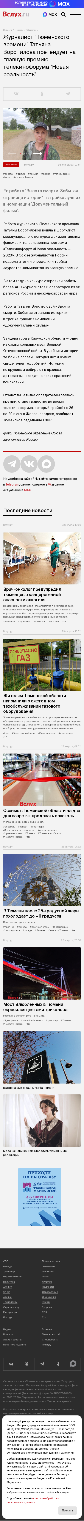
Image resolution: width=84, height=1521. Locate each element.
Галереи (47, 1329)
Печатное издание (14, 1344)
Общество (31, 30)
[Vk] (11, 1364)
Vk (49, 484)
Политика (9, 1281)
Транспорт (9, 1271)
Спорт (6, 1292)
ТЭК (44, 1312)
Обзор (45, 1276)
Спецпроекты (50, 1339)
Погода (7, 1317)
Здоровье (47, 1307)
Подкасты (48, 1286)
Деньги (7, 1286)
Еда (44, 1317)
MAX (27, 490)
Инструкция (10, 1312)
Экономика (49, 1297)
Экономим (48, 1266)
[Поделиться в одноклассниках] (42, 94)
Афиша (7, 1297)
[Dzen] (57, 1364)
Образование (50, 1292)
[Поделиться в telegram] (68, 94)
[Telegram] (42, 1364)
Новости (19, 30)
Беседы (7, 1266)
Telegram (12, 484)
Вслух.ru (16, 14)
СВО (5, 1261)
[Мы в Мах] (50, 14)
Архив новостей (12, 1339)
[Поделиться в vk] (16, 94)
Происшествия (51, 1261)
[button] (12, 153)
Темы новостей (51, 1334)
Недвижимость (12, 1276)
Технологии (10, 1302)
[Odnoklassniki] (26, 1364)
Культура (47, 1281)
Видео (7, 1329)
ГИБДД (46, 1344)
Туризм (46, 1302)
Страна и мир (11, 1307)
